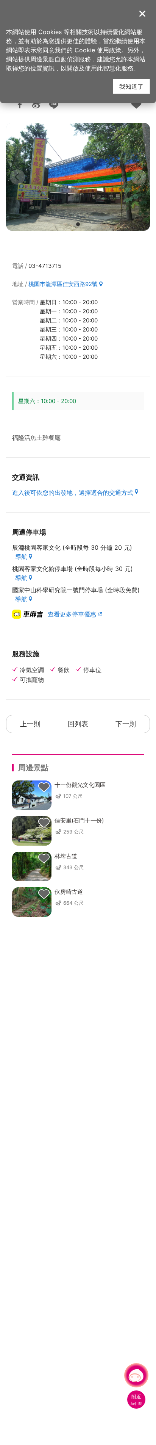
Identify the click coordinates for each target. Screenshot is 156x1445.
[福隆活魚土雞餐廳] (78, 177)
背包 (44, 787)
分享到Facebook (19, 104)
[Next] (138, 177)
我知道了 (131, 86)
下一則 (125, 724)
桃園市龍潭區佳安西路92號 (63, 284)
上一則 (30, 724)
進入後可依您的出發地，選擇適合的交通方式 (72, 492)
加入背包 (136, 104)
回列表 (78, 724)
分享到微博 (36, 104)
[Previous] (17, 177)
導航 (21, 556)
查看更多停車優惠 (72, 614)
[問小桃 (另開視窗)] (136, 1375)
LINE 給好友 (53, 104)
